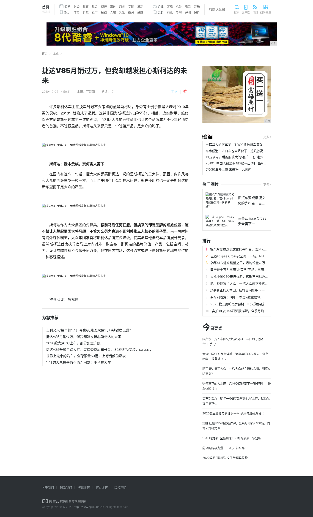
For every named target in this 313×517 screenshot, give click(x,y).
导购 (179, 12)
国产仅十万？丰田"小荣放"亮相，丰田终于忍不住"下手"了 (251, 270)
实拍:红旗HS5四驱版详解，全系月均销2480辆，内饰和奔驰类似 (258, 311)
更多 (266, 137)
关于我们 (48, 487)
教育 (86, 6)
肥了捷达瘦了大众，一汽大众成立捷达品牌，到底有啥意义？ (253, 283)
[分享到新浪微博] (185, 91)
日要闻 (212, 327)
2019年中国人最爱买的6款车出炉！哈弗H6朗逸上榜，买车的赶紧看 (254, 163)
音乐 (197, 6)
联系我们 (66, 487)
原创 (122, 6)
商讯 (170, 12)
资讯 (67, 6)
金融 (140, 12)
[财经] (207, 136)
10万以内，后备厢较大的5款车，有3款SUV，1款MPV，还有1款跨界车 (256, 157)
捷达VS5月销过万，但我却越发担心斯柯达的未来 (83, 337)
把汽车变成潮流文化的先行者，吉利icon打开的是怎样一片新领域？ (258, 249)
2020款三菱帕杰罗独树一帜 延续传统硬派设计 (243, 304)
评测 (188, 12)
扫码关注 (265, 12)
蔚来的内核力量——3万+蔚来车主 (225, 448)
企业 (161, 6)
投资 (131, 12)
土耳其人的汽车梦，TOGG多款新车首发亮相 (237, 145)
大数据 (220, 9)
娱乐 (67, 12)
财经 (77, 6)
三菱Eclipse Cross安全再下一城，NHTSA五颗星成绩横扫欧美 (255, 256)
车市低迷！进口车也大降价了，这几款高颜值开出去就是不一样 (250, 151)
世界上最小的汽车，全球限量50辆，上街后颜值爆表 (86, 356)
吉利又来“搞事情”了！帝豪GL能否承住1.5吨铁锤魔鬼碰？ (89, 330)
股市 (95, 12)
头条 (122, 12)
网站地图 (102, 487)
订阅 (255, 12)
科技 (86, 12)
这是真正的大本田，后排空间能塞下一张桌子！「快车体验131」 (256, 290)
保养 (197, 12)
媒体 (113, 6)
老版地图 (84, 487)
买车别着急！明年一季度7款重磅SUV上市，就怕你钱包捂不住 (254, 297)
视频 (104, 6)
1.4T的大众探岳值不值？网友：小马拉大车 (78, 362)
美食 (161, 12)
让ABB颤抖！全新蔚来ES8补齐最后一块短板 (231, 438)
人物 (113, 12)
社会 (95, 6)
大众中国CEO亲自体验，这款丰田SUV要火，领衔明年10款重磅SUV (258, 276)
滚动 (140, 6)
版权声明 (120, 487)
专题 (131, 6)
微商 (212, 9)
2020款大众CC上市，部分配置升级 (73, 343)
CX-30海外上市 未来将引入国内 (228, 169)
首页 (46, 9)
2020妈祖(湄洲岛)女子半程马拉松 (225, 458)
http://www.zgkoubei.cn (89, 507)
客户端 (246, 12)
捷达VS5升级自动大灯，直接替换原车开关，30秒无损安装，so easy (98, 349)
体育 (77, 12)
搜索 (236, 12)
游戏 (170, 6)
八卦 (179, 6)
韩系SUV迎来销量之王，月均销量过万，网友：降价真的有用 (254, 263)
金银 (104, 12)
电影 (188, 6)
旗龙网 (73, 299)
